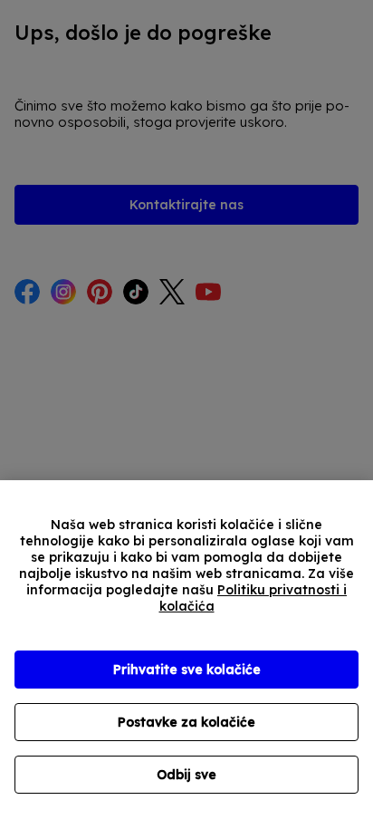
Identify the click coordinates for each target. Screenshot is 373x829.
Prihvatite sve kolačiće (187, 669)
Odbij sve (186, 774)
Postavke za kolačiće (186, 722)
